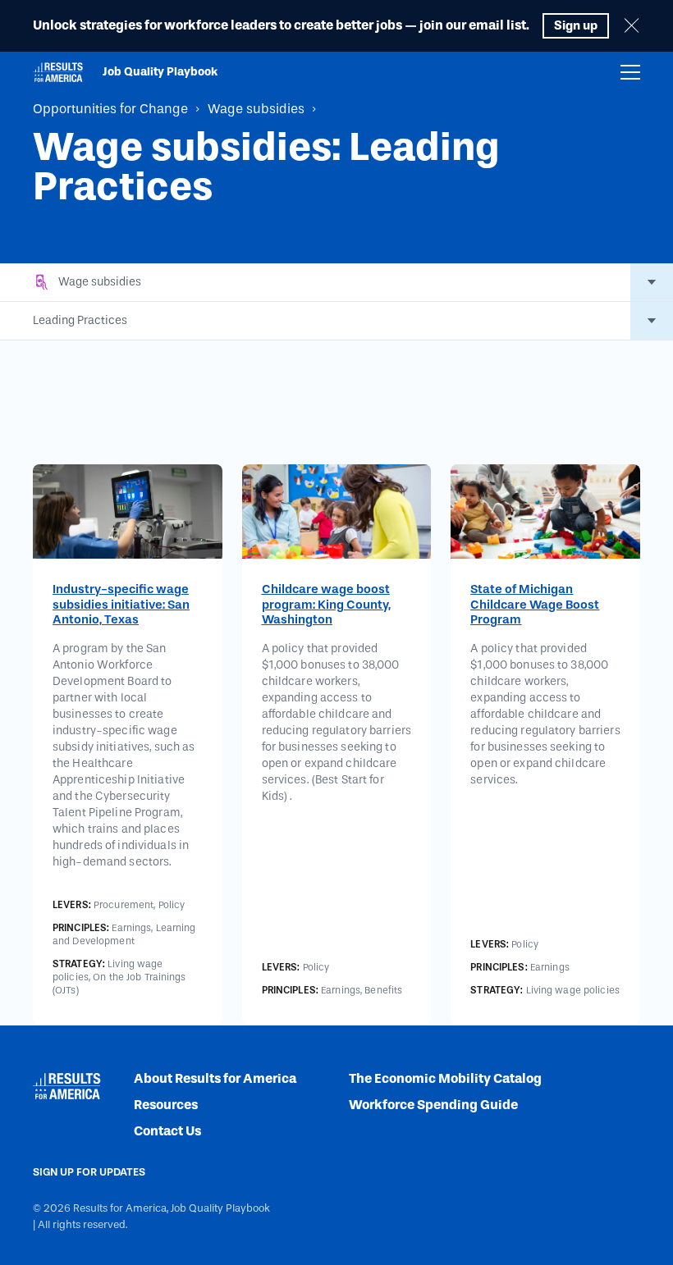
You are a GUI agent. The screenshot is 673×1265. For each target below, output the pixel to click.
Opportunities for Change (110, 108)
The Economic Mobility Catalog (445, 1078)
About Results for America (215, 1078)
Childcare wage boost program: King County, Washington (326, 605)
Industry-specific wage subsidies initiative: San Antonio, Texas (121, 605)
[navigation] (630, 72)
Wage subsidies (256, 108)
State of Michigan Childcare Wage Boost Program (534, 605)
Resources (166, 1104)
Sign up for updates (89, 1172)
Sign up (575, 25)
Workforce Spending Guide (433, 1104)
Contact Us (167, 1131)
